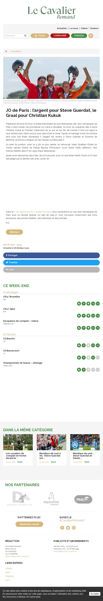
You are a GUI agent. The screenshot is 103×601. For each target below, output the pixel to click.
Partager (12, 255)
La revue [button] (74, 28)
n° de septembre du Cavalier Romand (32, 211)
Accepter (95, 594)
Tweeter (13, 262)
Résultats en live (93, 304)
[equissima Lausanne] (43, 498)
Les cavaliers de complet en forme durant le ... (16, 455)
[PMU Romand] (74, 498)
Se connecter (90, 35)
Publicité (79, 35)
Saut (19, 462)
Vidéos (84, 28)
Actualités (62, 28)
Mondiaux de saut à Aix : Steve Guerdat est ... (50, 455)
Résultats (88, 304)
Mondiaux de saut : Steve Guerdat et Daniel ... (83, 455)
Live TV (98, 304)
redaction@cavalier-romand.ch (17, 556)
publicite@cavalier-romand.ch (65, 551)
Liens (7, 572)
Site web (79, 304)
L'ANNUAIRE (60, 35)
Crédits (8, 568)
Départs (84, 304)
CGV (7, 580)
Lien (10, 269)
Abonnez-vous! (29, 524)
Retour (14, 232)
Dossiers (94, 28)
